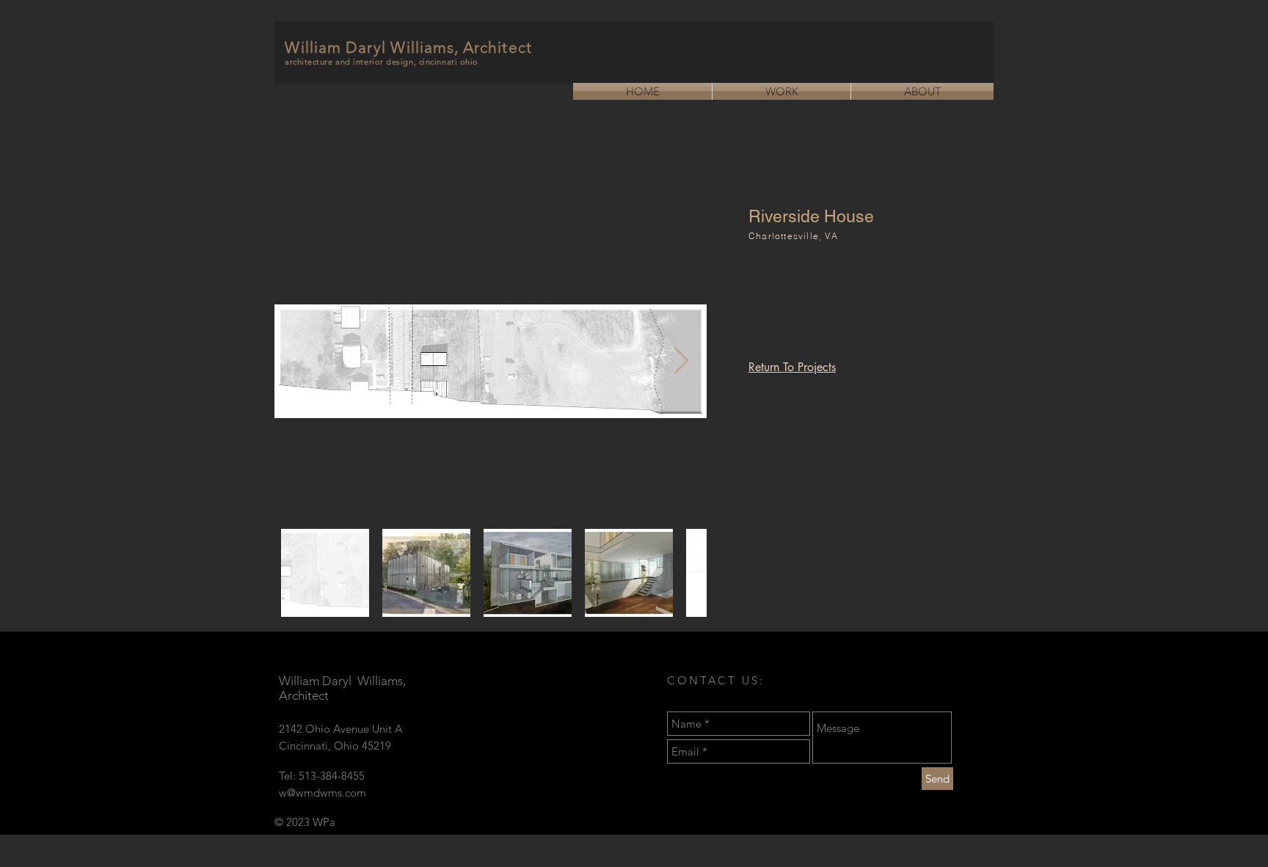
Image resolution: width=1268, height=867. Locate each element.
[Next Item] (681, 361)
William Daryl (337, 47)
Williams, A (432, 47)
